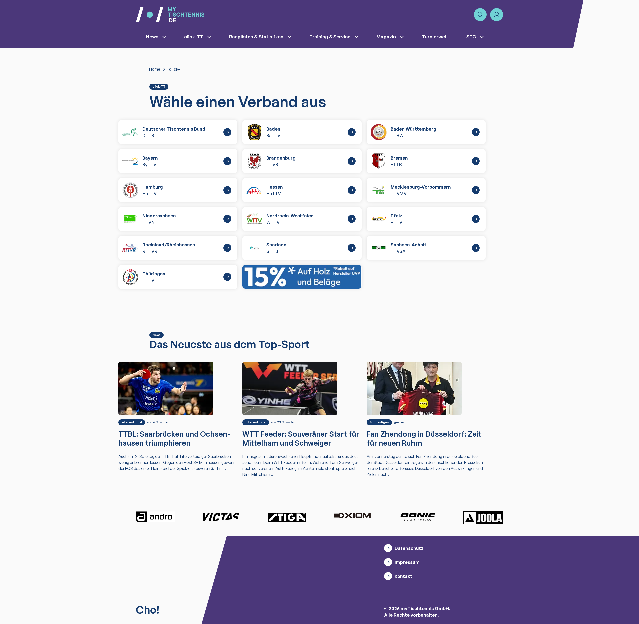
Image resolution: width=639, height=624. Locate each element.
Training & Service (329, 37)
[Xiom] (352, 516)
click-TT (193, 37)
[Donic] (418, 516)
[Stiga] (287, 516)
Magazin (386, 37)
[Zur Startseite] (170, 14)
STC (471, 37)
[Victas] (221, 516)
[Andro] (156, 516)
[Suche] (480, 14)
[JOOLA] (483, 517)
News (152, 37)
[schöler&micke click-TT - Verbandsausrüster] (301, 277)
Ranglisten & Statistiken (256, 37)
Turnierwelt (435, 37)
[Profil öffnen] (496, 14)
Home (154, 69)
